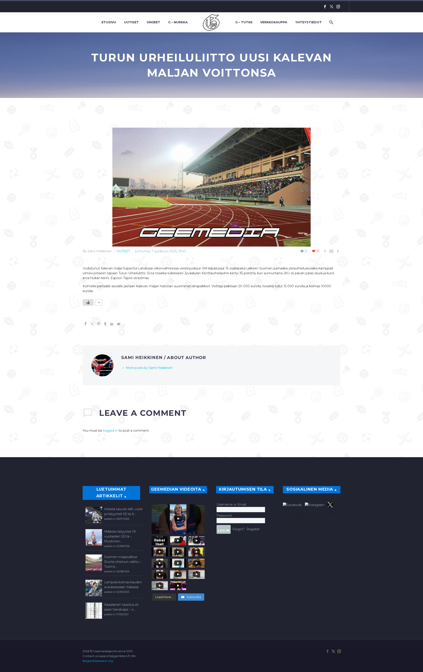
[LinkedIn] (112, 324)
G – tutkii (243, 22)
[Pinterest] (98, 324)
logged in (110, 431)
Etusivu (109, 22)
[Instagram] (338, 6)
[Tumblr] (105, 324)
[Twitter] (331, 6)
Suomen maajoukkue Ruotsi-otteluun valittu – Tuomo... (122, 562)
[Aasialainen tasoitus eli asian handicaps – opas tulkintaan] (93, 610)
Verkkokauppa (273, 22)
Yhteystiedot (308, 22)
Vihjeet (153, 22)
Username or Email (231, 504)
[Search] (331, 22)
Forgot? (238, 529)
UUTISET (123, 251)
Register (253, 529)
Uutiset (131, 22)
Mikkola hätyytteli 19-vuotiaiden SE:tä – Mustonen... (120, 536)
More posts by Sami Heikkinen (149, 368)
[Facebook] (325, 6)
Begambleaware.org (98, 661)
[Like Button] (88, 302)
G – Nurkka (178, 22)
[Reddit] (118, 324)
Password (224, 515)
